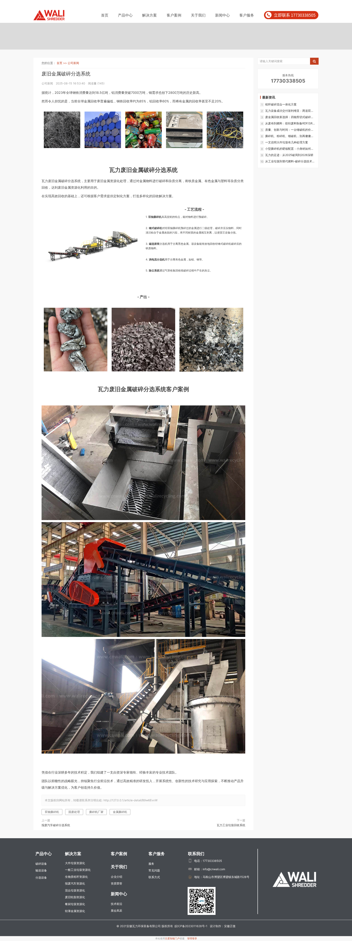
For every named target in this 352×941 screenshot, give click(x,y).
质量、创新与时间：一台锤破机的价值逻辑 (289, 130)
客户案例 (174, 15)
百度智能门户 (172, 938)
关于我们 (198, 15)
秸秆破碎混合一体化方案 (281, 104)
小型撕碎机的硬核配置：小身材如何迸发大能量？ (289, 149)
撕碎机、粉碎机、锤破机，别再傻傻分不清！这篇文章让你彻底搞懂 (289, 136)
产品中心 (125, 15)
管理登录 (192, 938)
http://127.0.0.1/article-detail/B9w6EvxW (130, 800)
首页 (104, 15)
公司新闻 (73, 63)
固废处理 (74, 812)
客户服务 (246, 15)
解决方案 (149, 15)
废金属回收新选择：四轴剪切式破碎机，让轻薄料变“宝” (288, 117)
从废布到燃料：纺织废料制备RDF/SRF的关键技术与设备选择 (289, 123)
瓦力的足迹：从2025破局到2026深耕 (289, 155)
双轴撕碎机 (52, 812)
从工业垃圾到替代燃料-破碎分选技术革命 (290, 161)
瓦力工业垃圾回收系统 (231, 825)
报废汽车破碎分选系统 (56, 825)
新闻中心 (222, 15)
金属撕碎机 (120, 812)
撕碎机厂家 (96, 812)
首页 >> (62, 63)
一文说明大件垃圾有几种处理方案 (286, 142)
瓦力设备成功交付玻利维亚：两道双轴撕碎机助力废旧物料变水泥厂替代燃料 (289, 111)
